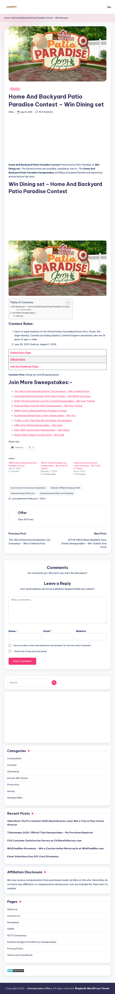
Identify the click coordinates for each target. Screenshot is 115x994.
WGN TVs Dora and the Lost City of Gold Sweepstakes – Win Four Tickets (54, 401)
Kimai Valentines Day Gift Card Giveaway (32, 856)
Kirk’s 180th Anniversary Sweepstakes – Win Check (42, 430)
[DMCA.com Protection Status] (15, 970)
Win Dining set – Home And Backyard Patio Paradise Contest (41, 306)
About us (12, 909)
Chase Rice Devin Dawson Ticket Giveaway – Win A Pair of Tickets (87, 466)
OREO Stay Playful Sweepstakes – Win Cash (38, 425)
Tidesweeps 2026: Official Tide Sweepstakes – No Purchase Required (50, 832)
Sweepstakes (15, 797)
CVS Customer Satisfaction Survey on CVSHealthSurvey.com (44, 840)
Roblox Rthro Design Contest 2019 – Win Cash (39, 434)
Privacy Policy (15, 948)
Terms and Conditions (20, 955)
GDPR (10, 928)
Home (7, 18)
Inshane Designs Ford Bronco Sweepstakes (31, 942)
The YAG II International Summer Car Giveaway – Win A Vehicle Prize (51, 391)
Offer (22, 513)
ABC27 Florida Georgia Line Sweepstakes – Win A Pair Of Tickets (54, 466)
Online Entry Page (20, 352)
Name (13, 631)
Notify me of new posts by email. (30, 651)
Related (19, 316)
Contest (15, 89)
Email (47, 631)
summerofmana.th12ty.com (23, 493)
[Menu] (109, 7)
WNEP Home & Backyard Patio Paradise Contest (40, 410)
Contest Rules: (26, 310)
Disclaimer (13, 922)
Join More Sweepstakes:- (24, 313)
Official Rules (17, 359)
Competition (14, 758)
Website (81, 631)
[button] (25, 519)
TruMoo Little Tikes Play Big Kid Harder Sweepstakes (43, 420)
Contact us (13, 915)
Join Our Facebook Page (24, 366)
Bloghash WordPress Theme (92, 988)
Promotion (13, 784)
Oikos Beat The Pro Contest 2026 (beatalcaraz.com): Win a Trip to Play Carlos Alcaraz (55, 822)
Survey (11, 791)
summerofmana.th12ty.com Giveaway (56, 493)
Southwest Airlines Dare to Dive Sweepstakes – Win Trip (44, 415)
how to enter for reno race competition (28, 488)
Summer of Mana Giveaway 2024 (65, 488)
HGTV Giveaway (17, 935)
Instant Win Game (17, 778)
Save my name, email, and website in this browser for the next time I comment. (52, 645)
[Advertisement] (57, 140)
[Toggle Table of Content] (67, 302)
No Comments (46, 112)
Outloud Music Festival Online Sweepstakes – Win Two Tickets (48, 405)
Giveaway (13, 771)
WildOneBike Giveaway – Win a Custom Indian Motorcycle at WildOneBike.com (55, 848)
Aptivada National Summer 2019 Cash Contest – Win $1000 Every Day (52, 396)
